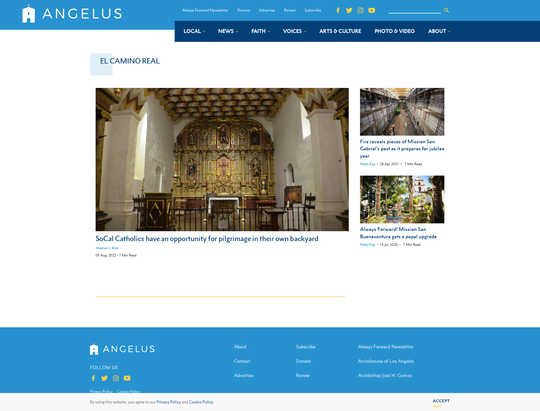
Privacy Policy (169, 402)
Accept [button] (441, 400)
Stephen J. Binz (107, 248)
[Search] (446, 10)
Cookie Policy (128, 391)
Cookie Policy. (201, 402)
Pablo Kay (367, 164)
